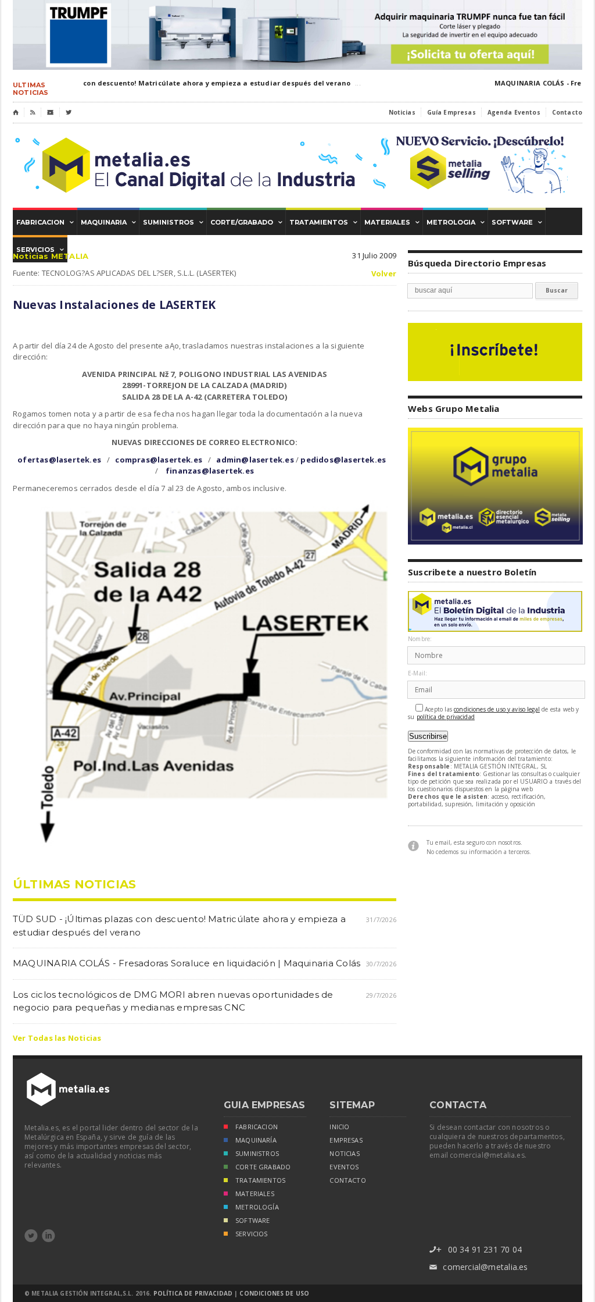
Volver (383, 274)
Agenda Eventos (514, 112)
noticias (344, 1154)
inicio (339, 1127)
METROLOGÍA (257, 1207)
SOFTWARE (252, 1220)
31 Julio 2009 (374, 255)
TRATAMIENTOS (260, 1180)
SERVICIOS (251, 1234)
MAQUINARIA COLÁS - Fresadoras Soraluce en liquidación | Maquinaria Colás (186, 963)
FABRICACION (256, 1127)
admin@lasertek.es (254, 459)
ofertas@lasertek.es (59, 459)
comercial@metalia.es (478, 1266)
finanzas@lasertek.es (210, 470)
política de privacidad (446, 717)
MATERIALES (254, 1194)
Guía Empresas (451, 112)
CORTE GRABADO (263, 1167)
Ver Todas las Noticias (57, 1038)
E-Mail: (417, 673)
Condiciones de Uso (274, 1293)
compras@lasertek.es (158, 459)
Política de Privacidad (192, 1293)
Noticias (402, 112)
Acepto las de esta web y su (493, 713)
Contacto (567, 112)
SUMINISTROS (257, 1154)
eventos (344, 1167)
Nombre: (420, 639)
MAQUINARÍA (256, 1140)
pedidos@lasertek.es (343, 459)
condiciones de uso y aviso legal (497, 709)
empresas (345, 1140)
